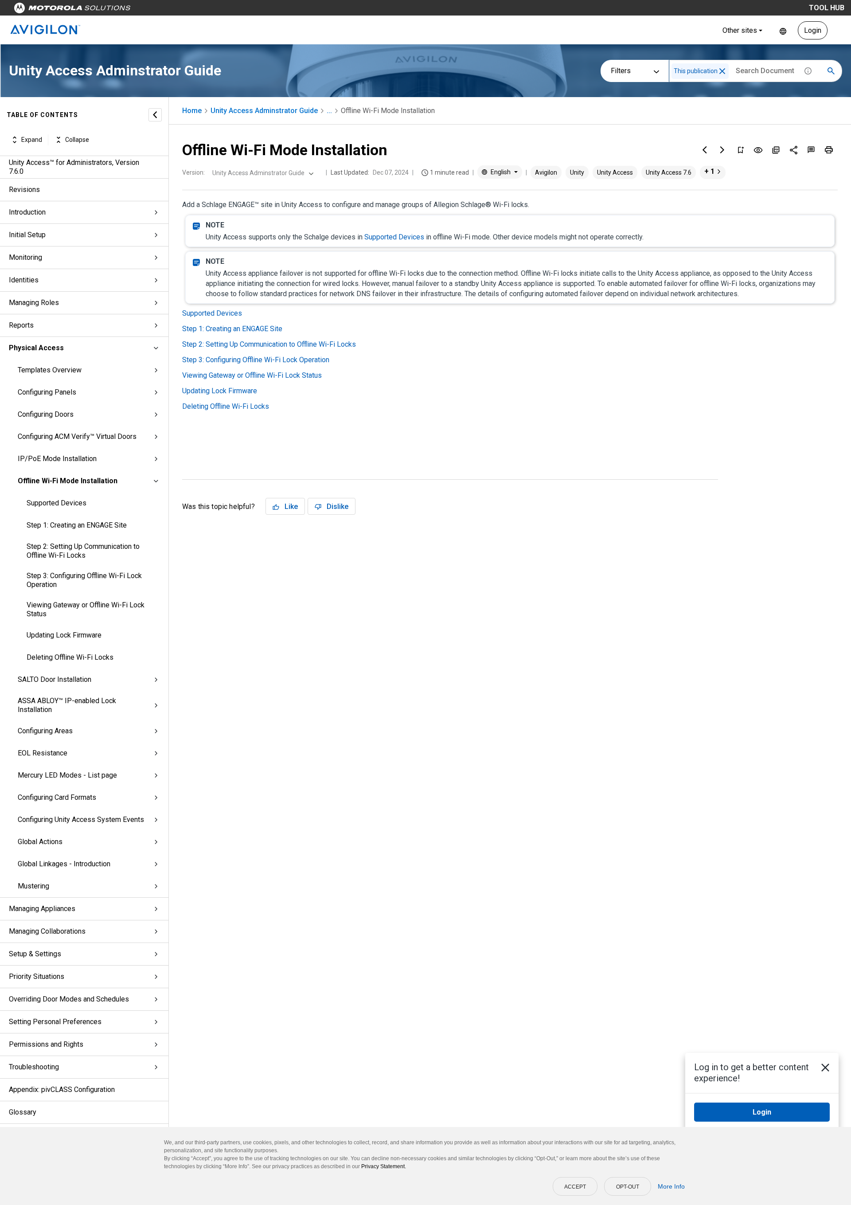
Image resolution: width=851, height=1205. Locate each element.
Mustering (33, 886)
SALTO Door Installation (54, 679)
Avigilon (546, 172)
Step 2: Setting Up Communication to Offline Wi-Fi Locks (83, 550)
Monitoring (25, 257)
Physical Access (36, 348)
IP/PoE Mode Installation (57, 458)
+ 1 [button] (709, 171)
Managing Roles (34, 302)
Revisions (24, 189)
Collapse (77, 139)
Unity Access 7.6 (668, 172)
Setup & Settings (35, 954)
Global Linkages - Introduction (64, 864)
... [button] (329, 110)
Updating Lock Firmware (64, 635)
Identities (24, 280)
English (783, 30)
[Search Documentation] (831, 71)
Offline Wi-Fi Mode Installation (67, 481)
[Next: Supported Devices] (722, 149)
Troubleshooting (34, 1067)
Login (812, 30)
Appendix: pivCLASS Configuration (62, 1089)
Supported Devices (56, 503)
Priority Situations (36, 976)
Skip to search (233, 10)
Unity (577, 172)
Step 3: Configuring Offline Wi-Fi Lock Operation (84, 580)
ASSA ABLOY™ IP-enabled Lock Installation (67, 705)
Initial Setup (27, 235)
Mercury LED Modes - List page (67, 775)
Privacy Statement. (383, 1166)
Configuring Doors (46, 414)
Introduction (27, 212)
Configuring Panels (47, 392)
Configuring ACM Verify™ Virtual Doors (77, 436)
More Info (671, 1186)
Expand (31, 139)
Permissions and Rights (46, 1044)
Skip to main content (169, 10)
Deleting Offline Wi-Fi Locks (70, 657)
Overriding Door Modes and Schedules (69, 999)
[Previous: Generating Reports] (704, 149)
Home (192, 110)
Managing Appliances (42, 908)
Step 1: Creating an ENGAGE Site (77, 525)
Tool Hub (826, 8)
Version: (193, 172)
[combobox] (262, 172)
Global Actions (40, 841)
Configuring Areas (45, 731)
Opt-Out (627, 1187)
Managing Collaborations (47, 931)
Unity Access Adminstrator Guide (264, 110)
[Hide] (155, 114)
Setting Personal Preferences (55, 1021)
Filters (621, 71)
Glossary (22, 1112)
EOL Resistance (42, 753)
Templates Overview (50, 370)
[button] (722, 71)
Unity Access (615, 172)
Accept (575, 1187)
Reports (21, 325)
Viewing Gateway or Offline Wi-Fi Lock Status (85, 609)
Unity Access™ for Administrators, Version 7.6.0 (74, 167)
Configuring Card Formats (57, 797)
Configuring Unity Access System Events (81, 819)
